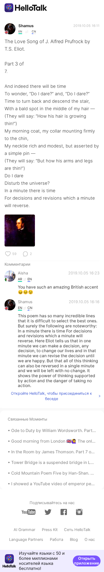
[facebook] (64, 512)
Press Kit (50, 529)
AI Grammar (24, 529)
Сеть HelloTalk (77, 529)
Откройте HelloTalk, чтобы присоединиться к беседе (51, 396)
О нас (90, 539)
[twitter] (48, 512)
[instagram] (79, 512)
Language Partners (26, 539)
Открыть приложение (86, 561)
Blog (74, 539)
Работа (56, 539)
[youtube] (28, 512)
